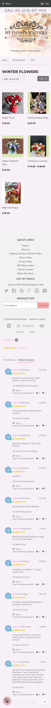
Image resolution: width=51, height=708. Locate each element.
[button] (17, 390)
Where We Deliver (25, 273)
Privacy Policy (25, 261)
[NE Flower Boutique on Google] (29, 291)
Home (4, 60)
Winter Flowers (19, 60)
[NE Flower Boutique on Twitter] (6, 291)
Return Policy (25, 257)
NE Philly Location (25, 265)
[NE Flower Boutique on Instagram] (37, 291)
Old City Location (25, 269)
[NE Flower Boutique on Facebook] (14, 291)
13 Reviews (21, 347)
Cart (46, 3)
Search (25, 245)
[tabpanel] (25, 534)
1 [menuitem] (24, 703)
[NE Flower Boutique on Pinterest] (22, 291)
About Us (25, 249)
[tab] (9, 360)
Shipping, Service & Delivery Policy (25, 253)
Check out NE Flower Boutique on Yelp (25, 284)
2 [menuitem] (27, 703)
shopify (42, 319)
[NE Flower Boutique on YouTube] (44, 291)
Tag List (43, 78)
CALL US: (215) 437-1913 (25, 10)
